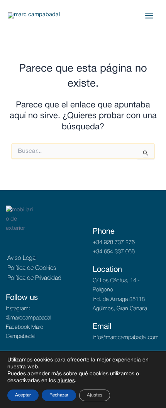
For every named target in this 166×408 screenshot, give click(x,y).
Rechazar (58, 395)
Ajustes (94, 395)
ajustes (66, 380)
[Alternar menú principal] (149, 16)
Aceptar (23, 395)
